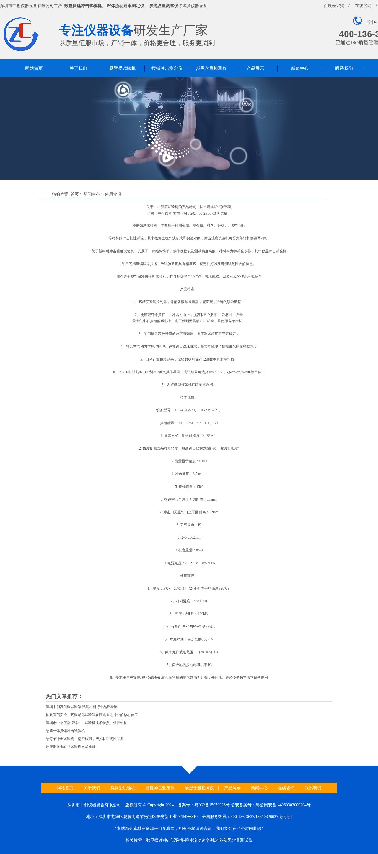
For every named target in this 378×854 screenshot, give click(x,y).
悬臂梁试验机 (122, 68)
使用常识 (113, 194)
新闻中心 (300, 68)
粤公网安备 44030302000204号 (283, 805)
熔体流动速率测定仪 (125, 6)
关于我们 (78, 68)
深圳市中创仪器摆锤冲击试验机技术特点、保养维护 (86, 723)
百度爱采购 (334, 6)
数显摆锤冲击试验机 (83, 6)
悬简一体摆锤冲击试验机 (65, 731)
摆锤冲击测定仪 (167, 68)
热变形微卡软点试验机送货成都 (70, 747)
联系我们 (344, 68)
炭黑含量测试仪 (163, 6)
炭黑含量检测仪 (211, 68)
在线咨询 (363, 6)
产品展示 (255, 68)
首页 (75, 194)
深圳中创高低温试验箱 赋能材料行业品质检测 (82, 707)
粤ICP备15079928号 (212, 805)
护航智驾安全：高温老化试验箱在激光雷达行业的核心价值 (92, 715)
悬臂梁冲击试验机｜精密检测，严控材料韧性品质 (85, 739)
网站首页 (34, 68)
